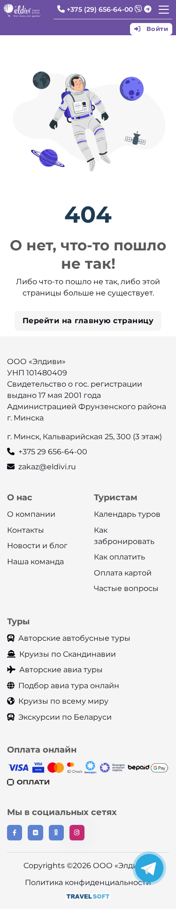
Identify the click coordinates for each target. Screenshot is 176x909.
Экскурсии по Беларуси (65, 717)
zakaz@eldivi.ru (47, 466)
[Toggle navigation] (163, 9)
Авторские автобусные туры (74, 638)
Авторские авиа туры (61, 669)
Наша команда (35, 561)
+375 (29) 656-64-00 (100, 9)
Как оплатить (119, 556)
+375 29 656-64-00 (52, 451)
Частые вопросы (126, 588)
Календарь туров (127, 514)
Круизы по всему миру (63, 701)
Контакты (25, 530)
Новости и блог (37, 545)
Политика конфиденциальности (88, 882)
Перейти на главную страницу (88, 320)
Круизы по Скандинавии (67, 654)
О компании (31, 514)
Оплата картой (123, 572)
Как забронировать (124, 536)
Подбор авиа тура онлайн (68, 685)
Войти (156, 28)
